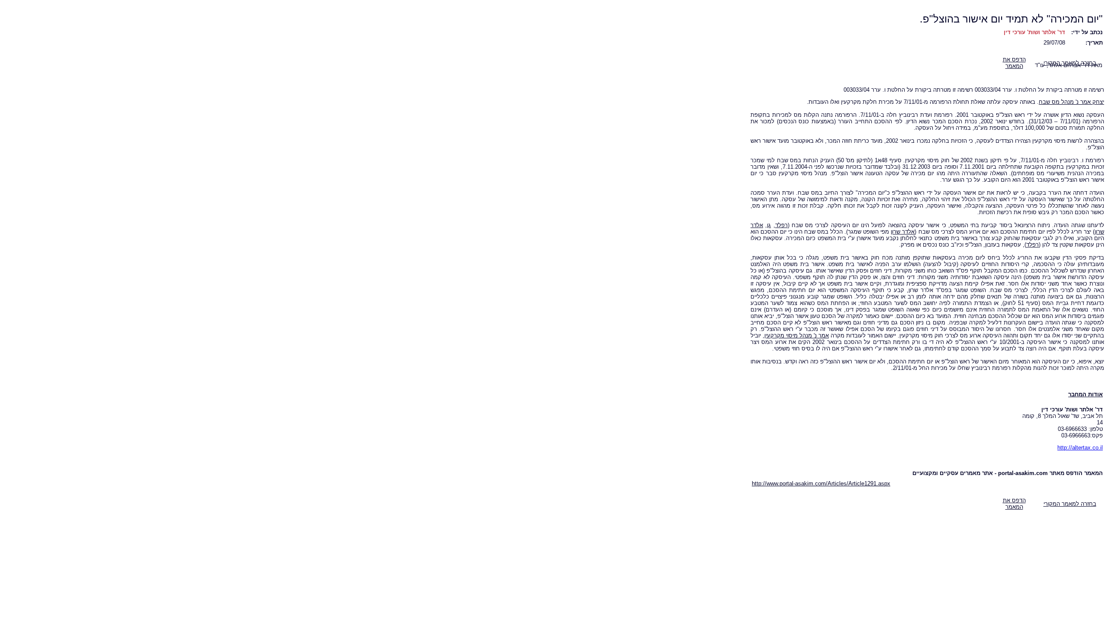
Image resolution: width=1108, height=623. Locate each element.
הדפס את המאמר (1014, 62)
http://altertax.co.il (1080, 447)
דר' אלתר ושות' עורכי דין (1034, 32)
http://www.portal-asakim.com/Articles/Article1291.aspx (821, 483)
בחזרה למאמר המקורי (1070, 504)
